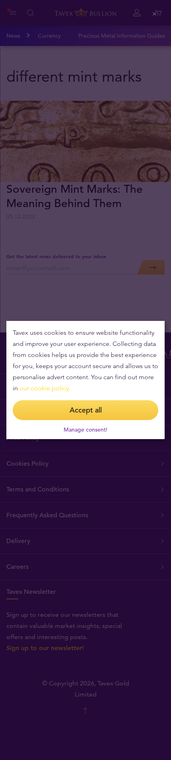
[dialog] (85, 380)
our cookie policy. (44, 388)
